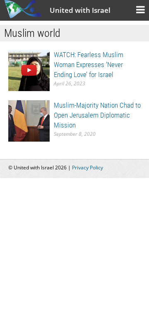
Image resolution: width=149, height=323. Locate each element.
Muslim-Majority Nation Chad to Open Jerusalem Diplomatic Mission (97, 115)
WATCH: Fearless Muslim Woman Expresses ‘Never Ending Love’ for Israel (88, 65)
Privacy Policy (87, 167)
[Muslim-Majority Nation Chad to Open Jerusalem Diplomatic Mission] (29, 120)
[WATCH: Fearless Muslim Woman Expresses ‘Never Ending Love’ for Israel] (29, 69)
